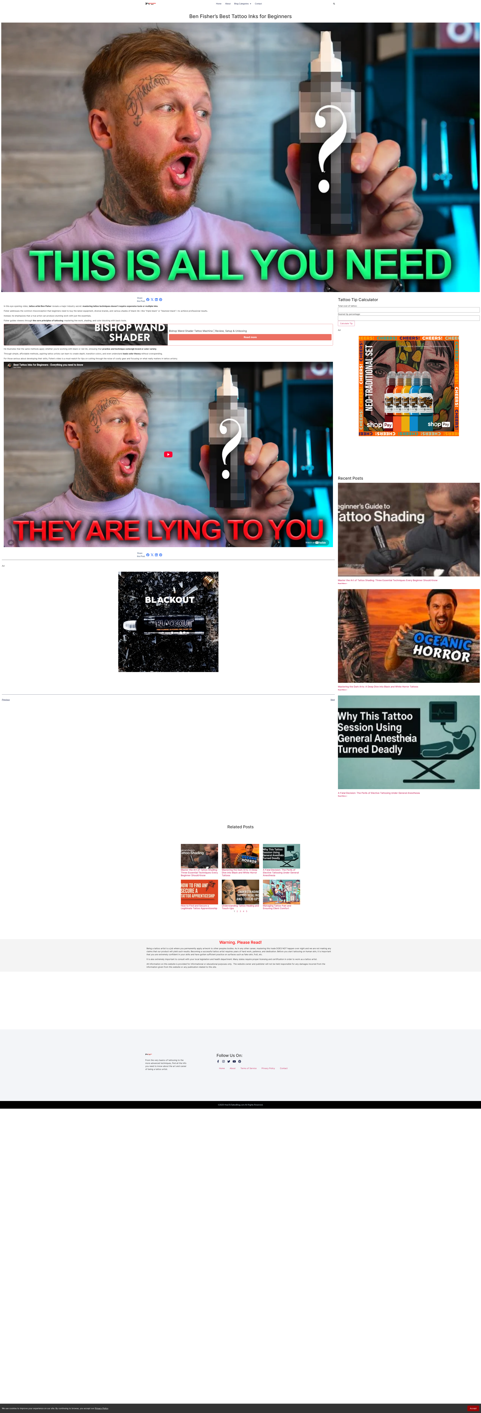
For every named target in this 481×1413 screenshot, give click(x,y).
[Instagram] (223, 1061)
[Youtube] (234, 1061)
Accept (473, 1408)
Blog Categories (241, 4)
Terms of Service (249, 1068)
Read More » (342, 583)
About (227, 4)
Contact (258, 4)
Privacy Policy (268, 1068)
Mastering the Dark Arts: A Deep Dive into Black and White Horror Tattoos (378, 686)
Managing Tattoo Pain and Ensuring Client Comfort (277, 907)
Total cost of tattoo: (347, 306)
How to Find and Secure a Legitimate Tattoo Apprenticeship (199, 907)
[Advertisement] (409, 456)
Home (218, 4)
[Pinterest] (239, 1061)
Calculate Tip (346, 323)
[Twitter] (228, 1061)
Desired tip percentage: (349, 314)
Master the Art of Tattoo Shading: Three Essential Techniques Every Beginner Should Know (388, 580)
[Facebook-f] (218, 1061)
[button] (334, 3)
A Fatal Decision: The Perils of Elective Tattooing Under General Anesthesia (379, 793)
